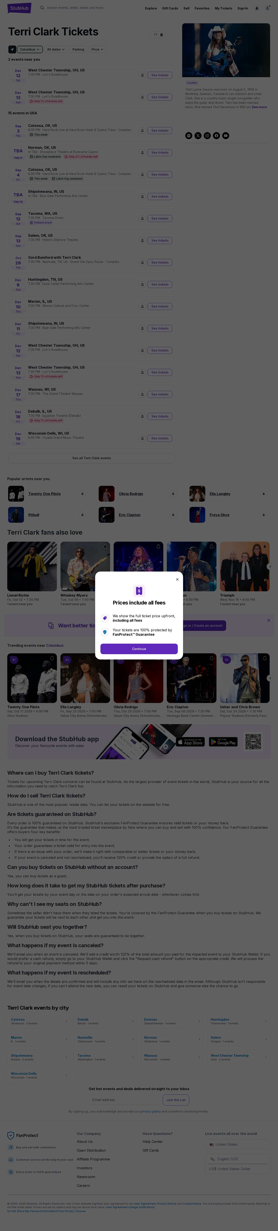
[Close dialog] (177, 579)
